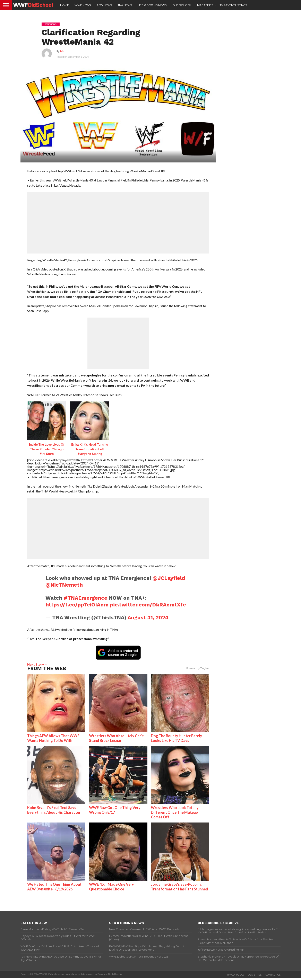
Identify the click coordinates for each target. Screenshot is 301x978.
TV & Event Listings (233, 5)
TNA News (125, 5)
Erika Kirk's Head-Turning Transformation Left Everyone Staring (89, 449)
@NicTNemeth (64, 585)
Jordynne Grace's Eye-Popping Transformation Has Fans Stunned (179, 886)
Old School (181, 5)
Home (64, 5)
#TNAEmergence (85, 598)
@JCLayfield (169, 578)
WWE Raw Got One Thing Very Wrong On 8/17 (114, 810)
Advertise (254, 974)
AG (62, 51)
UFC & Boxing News (152, 5)
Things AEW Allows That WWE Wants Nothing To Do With (53, 738)
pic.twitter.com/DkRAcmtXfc (148, 605)
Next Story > (37, 664)
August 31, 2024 (148, 617)
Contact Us (273, 974)
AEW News (104, 5)
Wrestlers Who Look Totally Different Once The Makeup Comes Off (175, 812)
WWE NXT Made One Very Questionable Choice (111, 886)
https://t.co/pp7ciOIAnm (77, 605)
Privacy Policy (234, 974)
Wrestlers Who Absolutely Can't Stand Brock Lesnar (116, 738)
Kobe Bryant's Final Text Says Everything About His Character (53, 810)
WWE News (83, 5)
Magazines (205, 5)
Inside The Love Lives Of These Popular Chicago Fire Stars (46, 449)
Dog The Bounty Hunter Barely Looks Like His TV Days (176, 738)
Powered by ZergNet (197, 668)
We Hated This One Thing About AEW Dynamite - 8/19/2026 (54, 886)
